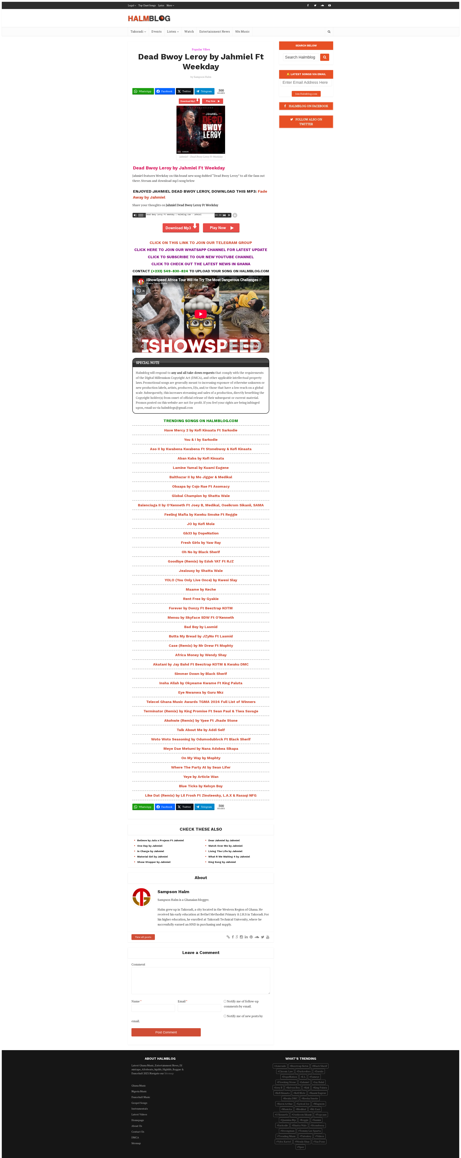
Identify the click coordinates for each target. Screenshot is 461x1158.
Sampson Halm (202, 77)
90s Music (242, 31)
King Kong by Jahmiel (222, 862)
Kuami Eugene (318, 1093)
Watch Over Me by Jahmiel (225, 845)
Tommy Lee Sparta (310, 1130)
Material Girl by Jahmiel (152, 856)
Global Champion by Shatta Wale (201, 496)
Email (182, 1001)
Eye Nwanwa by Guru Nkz (200, 692)
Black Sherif (320, 1066)
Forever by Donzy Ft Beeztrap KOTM (201, 608)
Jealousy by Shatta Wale (201, 570)
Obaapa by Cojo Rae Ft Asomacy (201, 486)
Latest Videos (139, 1114)
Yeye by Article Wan (200, 776)
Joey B (278, 1087)
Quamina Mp (289, 1120)
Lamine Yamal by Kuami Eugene (201, 467)
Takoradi (137, 31)
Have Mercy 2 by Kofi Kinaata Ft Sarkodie (200, 430)
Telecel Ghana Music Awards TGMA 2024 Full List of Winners (201, 702)
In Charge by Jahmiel (150, 851)
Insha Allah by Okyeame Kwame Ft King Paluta (200, 683)
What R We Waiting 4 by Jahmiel (229, 856)
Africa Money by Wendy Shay (201, 655)
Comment (138, 964)
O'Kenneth (282, 1114)
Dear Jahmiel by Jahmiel (224, 840)
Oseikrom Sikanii (302, 1114)
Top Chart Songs (147, 5)
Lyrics (161, 5)
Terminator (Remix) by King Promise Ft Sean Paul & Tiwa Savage (201, 711)
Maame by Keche (201, 589)
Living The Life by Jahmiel (225, 851)
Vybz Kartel (284, 1141)
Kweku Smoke (310, 1098)
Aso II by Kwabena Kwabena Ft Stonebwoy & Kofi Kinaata (201, 449)
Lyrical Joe (303, 1103)
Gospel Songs (139, 1103)
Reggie (304, 1120)
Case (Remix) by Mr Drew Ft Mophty (201, 645)
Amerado (281, 1066)
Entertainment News (214, 31)
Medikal (301, 1109)
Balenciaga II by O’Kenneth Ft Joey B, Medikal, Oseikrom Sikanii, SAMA (201, 505)
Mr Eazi (315, 1109)
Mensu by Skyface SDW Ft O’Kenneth (201, 617)
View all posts (143, 937)
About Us (136, 1126)
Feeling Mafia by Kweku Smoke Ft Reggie (200, 514)
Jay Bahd (319, 1082)
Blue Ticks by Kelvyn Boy (201, 786)
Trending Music (287, 1136)
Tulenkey (306, 1136)
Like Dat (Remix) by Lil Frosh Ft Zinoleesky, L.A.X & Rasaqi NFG (201, 795)
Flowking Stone (287, 1082)
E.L (304, 1076)
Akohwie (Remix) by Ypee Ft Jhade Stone (201, 720)
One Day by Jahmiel (149, 845)
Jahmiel (305, 1082)
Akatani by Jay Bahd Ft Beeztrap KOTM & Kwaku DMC (201, 664)
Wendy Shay (303, 1141)
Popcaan (321, 1114)
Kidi (307, 1087)
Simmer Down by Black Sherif (200, 673)
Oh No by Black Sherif (201, 552)
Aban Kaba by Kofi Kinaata (201, 458)
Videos (320, 1136)
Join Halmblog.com (306, 93)
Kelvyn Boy (293, 1087)
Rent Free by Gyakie (201, 599)
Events (156, 31)
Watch (189, 31)
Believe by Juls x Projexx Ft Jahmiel (160, 840)
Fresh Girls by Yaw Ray (201, 542)
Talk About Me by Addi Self (201, 730)
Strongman (288, 1130)
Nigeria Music (139, 1091)
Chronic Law (286, 1071)
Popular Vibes (201, 49)
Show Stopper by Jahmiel (154, 862)
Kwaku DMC (291, 1098)
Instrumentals (139, 1108)
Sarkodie (283, 1125)
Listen (171, 31)
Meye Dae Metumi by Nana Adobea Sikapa (201, 748)
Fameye (315, 1076)
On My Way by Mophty (200, 758)
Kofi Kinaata (283, 1093)
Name (136, 1001)
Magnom (319, 1103)
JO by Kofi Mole (201, 524)
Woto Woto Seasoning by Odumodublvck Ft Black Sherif (201, 739)
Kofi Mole (300, 1093)
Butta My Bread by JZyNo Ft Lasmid (201, 636)
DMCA (135, 1137)
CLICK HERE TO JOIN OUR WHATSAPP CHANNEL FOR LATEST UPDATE (200, 249)
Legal (131, 5)
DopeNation (290, 1076)
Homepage (137, 1120)
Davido (319, 1071)
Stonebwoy (318, 1125)
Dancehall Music (140, 1097)
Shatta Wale (300, 1125)
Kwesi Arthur (285, 1103)
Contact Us (137, 1131)
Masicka (287, 1109)
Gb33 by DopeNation (201, 533)
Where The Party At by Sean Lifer (200, 767)
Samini (317, 1120)
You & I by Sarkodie (201, 439)
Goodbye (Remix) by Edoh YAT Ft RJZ (201, 561)
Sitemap (169, 1073)
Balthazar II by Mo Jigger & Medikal (200, 477)
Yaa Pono (320, 1141)
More (169, 5)
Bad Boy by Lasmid (201, 627)
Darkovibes (304, 1071)
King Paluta (320, 1087)
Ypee (301, 1147)
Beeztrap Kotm (299, 1066)
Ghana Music (138, 1085)
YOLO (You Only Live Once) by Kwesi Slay (201, 580)
